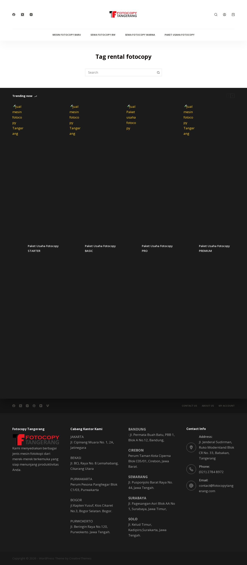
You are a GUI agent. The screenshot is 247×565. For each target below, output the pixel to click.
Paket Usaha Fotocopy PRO (157, 248)
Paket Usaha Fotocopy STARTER (43, 248)
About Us (208, 405)
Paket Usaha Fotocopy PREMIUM (214, 248)
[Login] (224, 14)
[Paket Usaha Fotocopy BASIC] (75, 248)
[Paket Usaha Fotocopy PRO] (132, 248)
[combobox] (120, 72)
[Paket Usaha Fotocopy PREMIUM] (189, 248)
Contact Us (189, 405)
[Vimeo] (47, 405)
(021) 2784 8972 (211, 472)
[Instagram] (31, 14)
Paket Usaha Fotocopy (180, 34)
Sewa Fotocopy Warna (140, 34)
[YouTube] (40, 405)
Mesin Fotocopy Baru (66, 34)
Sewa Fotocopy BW (103, 34)
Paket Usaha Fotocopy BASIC (100, 248)
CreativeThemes (80, 558)
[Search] (215, 14)
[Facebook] (13, 14)
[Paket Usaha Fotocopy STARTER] (18, 248)
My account (227, 405)
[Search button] (158, 72)
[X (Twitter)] (22, 14)
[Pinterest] (34, 405)
